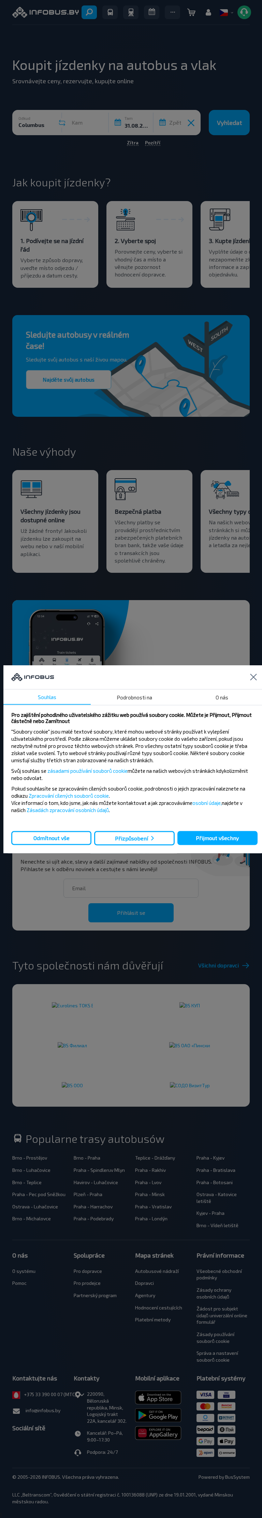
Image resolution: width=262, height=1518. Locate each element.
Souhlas (47, 697)
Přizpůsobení (131, 838)
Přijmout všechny (217, 838)
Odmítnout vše (51, 838)
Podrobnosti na (134, 697)
